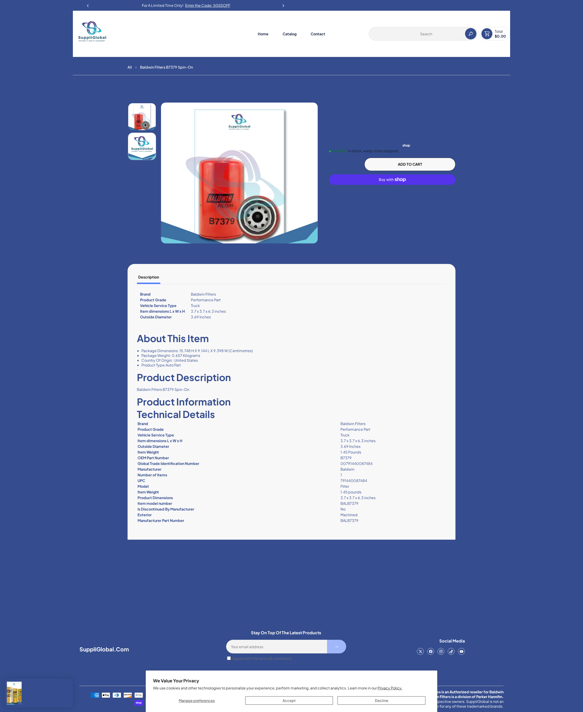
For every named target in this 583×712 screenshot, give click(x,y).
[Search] (470, 33)
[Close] (69, 680)
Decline (381, 700)
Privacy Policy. (390, 688)
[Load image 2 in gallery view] (142, 146)
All (130, 67)
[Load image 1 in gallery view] (142, 116)
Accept (289, 700)
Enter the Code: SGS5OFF (207, 5)
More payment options (392, 190)
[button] (283, 4)
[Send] (336, 646)
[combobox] (423, 34)
